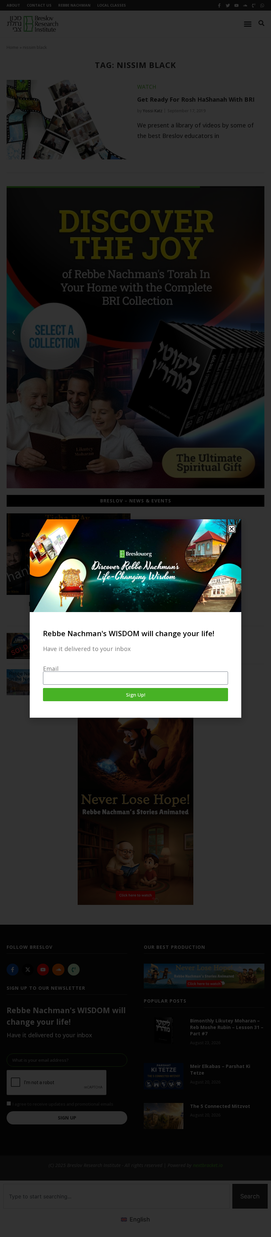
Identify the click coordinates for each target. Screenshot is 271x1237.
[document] (135, 618)
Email (50, 668)
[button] (232, 529)
